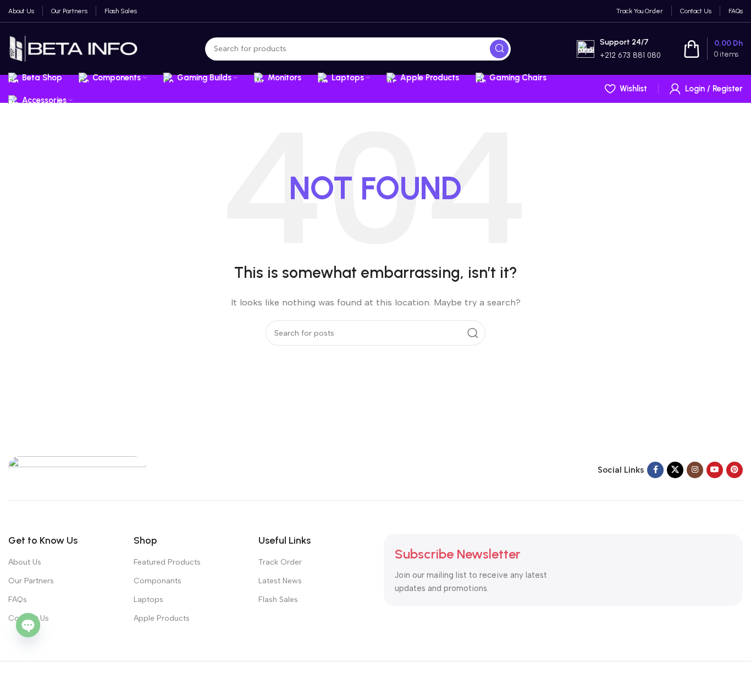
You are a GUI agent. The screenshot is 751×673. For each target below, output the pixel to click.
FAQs (17, 599)
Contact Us (28, 618)
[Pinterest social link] (734, 470)
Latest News (280, 581)
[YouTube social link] (714, 470)
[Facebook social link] (655, 470)
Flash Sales (278, 599)
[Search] (499, 49)
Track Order (280, 562)
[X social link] (675, 470)
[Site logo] (73, 48)
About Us (24, 562)
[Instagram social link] (695, 470)
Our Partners (31, 581)
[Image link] (77, 469)
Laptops (148, 599)
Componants (157, 581)
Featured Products (167, 562)
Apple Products (162, 618)
